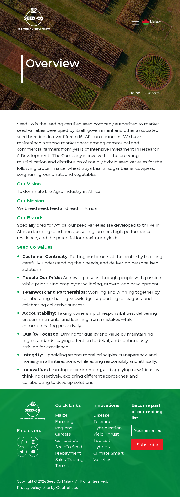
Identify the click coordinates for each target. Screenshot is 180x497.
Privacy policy (29, 488)
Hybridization (107, 427)
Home (134, 93)
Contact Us (66, 440)
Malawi (155, 22)
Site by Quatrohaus (60, 488)
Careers (63, 434)
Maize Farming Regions (64, 421)
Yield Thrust (106, 434)
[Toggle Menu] (135, 23)
